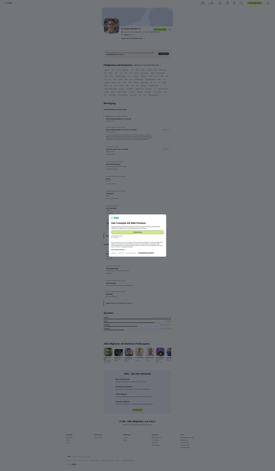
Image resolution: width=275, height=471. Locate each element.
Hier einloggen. (114, 237)
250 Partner (124, 242)
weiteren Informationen (116, 247)
